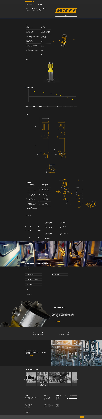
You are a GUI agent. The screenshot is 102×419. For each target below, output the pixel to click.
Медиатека (58, 399)
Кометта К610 (27, 408)
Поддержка (66, 1)
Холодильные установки (48, 399)
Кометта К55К (27, 412)
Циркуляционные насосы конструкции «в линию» (32, 403)
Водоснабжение (47, 398)
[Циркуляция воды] (42, 377)
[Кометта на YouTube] (70, 398)
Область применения (58, 407)
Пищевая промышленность (48, 405)
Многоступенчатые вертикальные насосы (31, 399)
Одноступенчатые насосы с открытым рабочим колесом (32, 401)
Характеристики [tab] (29, 22)
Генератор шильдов (58, 409)
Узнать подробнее (57, 321)
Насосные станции (47, 397)
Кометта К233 (27, 405)
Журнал (61, 1)
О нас (70, 1)
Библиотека (58, 398)
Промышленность (47, 406)
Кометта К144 (27, 406)
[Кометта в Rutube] (66, 398)
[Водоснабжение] (54, 377)
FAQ (57, 403)
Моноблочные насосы (28, 398)
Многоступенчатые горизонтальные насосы (32, 397)
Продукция (56, 1)
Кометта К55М (27, 411)
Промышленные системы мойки (48, 401)
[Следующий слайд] (77, 379)
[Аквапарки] (31, 377)
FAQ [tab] (50, 22)
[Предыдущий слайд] (24, 379)
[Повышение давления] (65, 377)
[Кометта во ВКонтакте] (68, 398)
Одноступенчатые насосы (29, 404)
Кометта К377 (27, 407)
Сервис (57, 400)
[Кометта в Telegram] (74, 398)
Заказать (66, 15)
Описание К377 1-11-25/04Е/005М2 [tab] (40, 22)
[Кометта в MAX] (76, 398)
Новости (57, 405)
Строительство (46, 403)
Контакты (74, 1)
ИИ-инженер (58, 397)
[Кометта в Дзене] (72, 398)
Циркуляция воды (47, 404)
